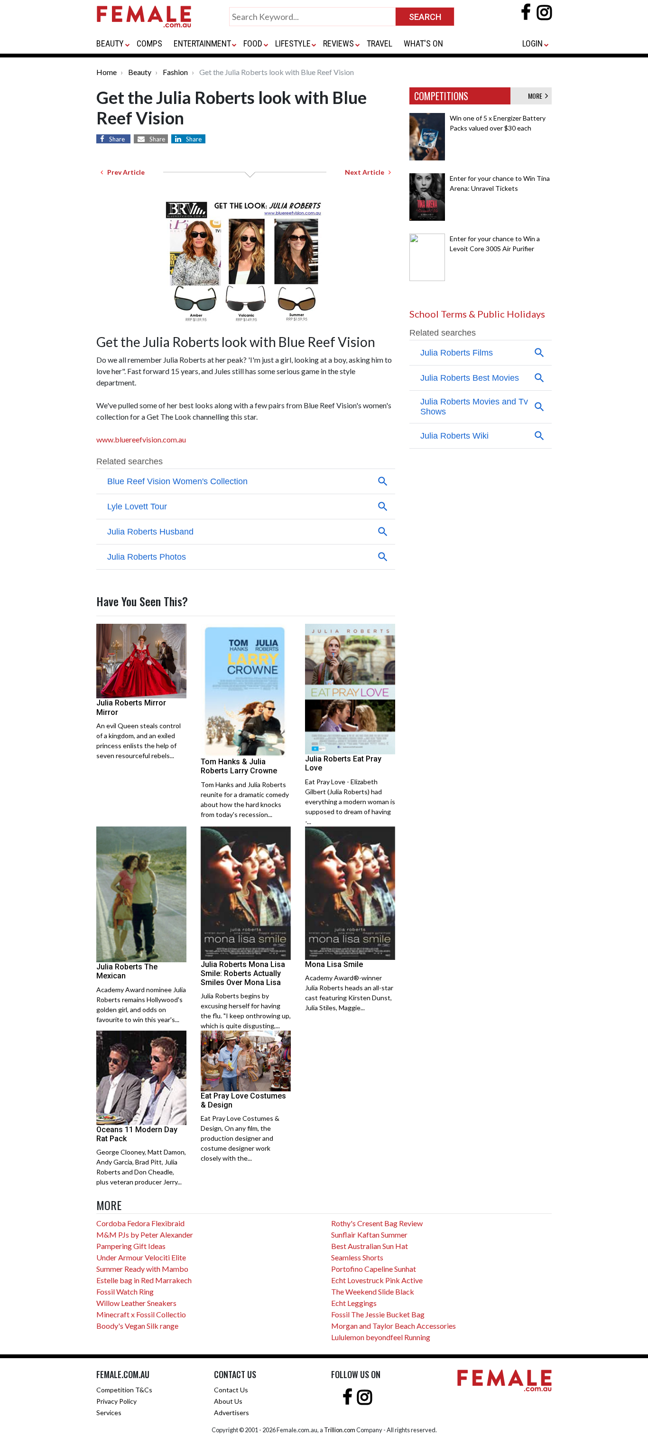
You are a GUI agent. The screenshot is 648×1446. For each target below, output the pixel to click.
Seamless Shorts (357, 1257)
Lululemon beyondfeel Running (380, 1337)
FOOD (252, 43)
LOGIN (532, 43)
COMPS (149, 43)
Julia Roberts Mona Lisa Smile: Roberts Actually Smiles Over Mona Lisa (243, 973)
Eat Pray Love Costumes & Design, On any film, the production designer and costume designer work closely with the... (240, 1138)
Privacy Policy (116, 1401)
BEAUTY (110, 43)
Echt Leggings (354, 1302)
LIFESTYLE (293, 43)
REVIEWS (338, 43)
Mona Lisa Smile (334, 964)
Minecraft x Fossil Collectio (141, 1314)
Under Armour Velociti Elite (141, 1257)
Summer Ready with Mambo (142, 1268)
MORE (536, 96)
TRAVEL (379, 43)
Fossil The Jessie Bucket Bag (378, 1314)
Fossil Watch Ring (125, 1291)
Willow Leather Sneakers (136, 1302)
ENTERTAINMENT (202, 43)
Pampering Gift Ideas (131, 1245)
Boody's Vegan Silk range (137, 1325)
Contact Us (231, 1390)
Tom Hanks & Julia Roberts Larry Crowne (239, 766)
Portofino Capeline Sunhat (373, 1268)
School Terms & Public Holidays (477, 313)
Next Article (367, 172)
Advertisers (231, 1412)
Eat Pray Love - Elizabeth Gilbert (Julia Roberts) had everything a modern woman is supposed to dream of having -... (350, 802)
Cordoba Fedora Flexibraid (140, 1223)
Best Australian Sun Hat (369, 1245)
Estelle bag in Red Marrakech (144, 1280)
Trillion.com (339, 1430)
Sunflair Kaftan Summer (369, 1234)
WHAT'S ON (423, 43)
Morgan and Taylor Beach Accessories (393, 1325)
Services (108, 1412)
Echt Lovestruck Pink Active (377, 1280)
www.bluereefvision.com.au (141, 439)
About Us (228, 1401)
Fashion (175, 71)
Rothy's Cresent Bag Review (377, 1223)
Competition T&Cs (124, 1390)
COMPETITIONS (441, 96)
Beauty (139, 71)
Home (106, 71)
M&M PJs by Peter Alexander (144, 1234)
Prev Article (124, 172)
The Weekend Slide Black (372, 1291)
